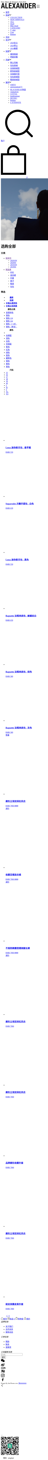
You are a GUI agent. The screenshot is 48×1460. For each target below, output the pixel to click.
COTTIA (13, 94)
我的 (28, 1319)
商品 (11, 1319)
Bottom (13, 34)
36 (7, 375)
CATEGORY (15, 28)
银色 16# (9, 321)
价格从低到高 (11, 306)
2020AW (13, 260)
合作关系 (9, 1329)
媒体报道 (14, 54)
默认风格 (14, 63)
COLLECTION (16, 17)
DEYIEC (13, 98)
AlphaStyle (14, 92)
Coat (12, 32)
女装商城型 (15, 68)
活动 (7, 37)
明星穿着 (14, 57)
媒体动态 (9, 1332)
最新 (11, 297)
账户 (3, 141)
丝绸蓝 (9, 335)
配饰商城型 (15, 71)
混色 (8, 338)
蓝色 (8, 355)
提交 (3, 1357)
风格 (7, 60)
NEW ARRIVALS (17, 20)
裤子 (12, 281)
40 (7, 383)
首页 (7, 12)
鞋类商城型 (15, 80)
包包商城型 (15, 77)
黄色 (8, 364)
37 (7, 377)
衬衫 (12, 272)
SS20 (12, 24)
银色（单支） (11, 327)
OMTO (13, 85)
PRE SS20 (14, 26)
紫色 (8, 347)
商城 (7, 15)
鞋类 (12, 284)
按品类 (8, 270)
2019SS (13, 267)
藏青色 (9, 358)
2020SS (13, 263)
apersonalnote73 (16, 87)
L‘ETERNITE (15, 102)
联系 (7, 1344)
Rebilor (13, 100)
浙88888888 (22, 1383)
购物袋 (20, 1319)
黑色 (8, 367)
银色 (8, 315)
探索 (7, 51)
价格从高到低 (11, 303)
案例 (7, 82)
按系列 (8, 258)
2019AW (13, 265)
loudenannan (15, 96)
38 (7, 379)
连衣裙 (13, 275)
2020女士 (14, 43)
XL (7, 392)
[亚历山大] (18, 8)
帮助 (7, 1342)
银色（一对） (11, 324)
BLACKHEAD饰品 (18, 90)
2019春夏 (14, 48)
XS (7, 394)
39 (7, 381)
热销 (11, 300)
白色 (8, 341)
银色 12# (9, 318)
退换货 (8, 1347)
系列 (7, 40)
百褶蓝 (9, 344)
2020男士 (14, 46)
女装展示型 (15, 74)
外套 (12, 278)
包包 (12, 287)
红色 (8, 350)
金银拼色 (9, 313)
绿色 (8, 353)
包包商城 (14, 65)
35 (7, 373)
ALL (12, 22)
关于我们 (9, 1326)
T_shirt (12, 30)
